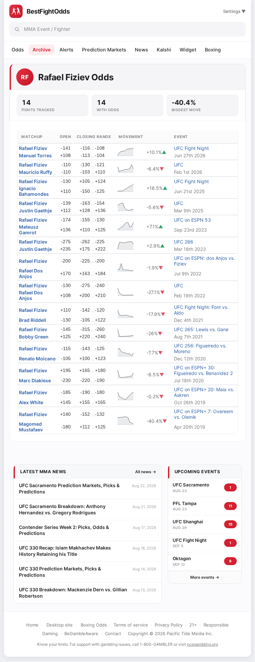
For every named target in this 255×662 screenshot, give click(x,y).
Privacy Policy (169, 624)
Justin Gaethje (35, 210)
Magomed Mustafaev (31, 426)
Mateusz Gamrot (29, 229)
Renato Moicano (37, 358)
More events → (204, 577)
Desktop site (59, 624)
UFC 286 (183, 242)
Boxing (213, 50)
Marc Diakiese (35, 380)
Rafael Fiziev (33, 148)
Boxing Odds (94, 624)
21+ (193, 624)
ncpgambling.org (202, 644)
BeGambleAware (81, 633)
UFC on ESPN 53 (192, 220)
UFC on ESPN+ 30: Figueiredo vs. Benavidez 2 (203, 370)
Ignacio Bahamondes (34, 191)
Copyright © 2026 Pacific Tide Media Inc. (170, 633)
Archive (42, 50)
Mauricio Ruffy (35, 172)
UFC (178, 165)
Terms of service (131, 624)
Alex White (31, 402)
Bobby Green (33, 336)
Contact (113, 633)
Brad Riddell (32, 320)
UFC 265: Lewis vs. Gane (201, 329)
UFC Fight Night (191, 148)
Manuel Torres (35, 155)
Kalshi (164, 50)
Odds (18, 50)
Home (32, 624)
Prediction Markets (104, 50)
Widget (188, 50)
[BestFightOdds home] (16, 11)
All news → (145, 471)
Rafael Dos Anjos (31, 273)
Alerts (66, 50)
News (141, 50)
